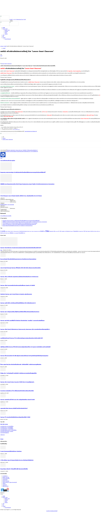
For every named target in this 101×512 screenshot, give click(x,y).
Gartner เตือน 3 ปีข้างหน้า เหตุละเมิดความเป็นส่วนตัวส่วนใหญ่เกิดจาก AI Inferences (19, 276)
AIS (4, 231)
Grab (39, 231)
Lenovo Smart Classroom (8, 139)
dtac (28, 231)
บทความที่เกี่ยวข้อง (4, 160)
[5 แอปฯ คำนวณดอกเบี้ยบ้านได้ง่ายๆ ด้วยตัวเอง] (3, 449)
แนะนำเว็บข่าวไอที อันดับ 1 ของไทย (6, 431)
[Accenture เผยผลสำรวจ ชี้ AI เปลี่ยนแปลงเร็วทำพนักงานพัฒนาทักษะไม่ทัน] (3, 388)
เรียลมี (6, 233)
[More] (17, 60)
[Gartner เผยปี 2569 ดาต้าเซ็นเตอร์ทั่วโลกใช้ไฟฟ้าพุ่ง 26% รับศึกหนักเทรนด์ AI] (3, 300)
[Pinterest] (9, 60)
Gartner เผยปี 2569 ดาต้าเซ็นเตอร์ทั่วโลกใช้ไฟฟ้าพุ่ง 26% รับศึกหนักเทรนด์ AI (18, 303)
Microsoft (56, 231)
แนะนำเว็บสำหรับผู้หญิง (4, 432)
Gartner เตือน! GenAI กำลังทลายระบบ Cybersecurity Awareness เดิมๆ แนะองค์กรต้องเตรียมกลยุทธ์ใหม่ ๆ (25, 329)
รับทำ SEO (12, 511)
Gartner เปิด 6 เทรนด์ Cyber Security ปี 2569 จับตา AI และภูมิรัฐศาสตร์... (17, 382)
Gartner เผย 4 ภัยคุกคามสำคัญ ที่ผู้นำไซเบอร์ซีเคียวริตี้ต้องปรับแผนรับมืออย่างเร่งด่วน (19, 311)
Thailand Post (81, 231)
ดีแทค (98, 231)
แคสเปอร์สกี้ (17, 233)
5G (1, 231)
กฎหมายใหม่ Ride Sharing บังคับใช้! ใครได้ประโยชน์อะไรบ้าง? (14, 408)
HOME (4, 27)
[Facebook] (2, 60)
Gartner (32, 231)
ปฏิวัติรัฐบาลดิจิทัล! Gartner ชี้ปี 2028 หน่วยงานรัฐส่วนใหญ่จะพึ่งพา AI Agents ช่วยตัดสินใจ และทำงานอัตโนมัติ (25, 347)
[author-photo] (2, 157)
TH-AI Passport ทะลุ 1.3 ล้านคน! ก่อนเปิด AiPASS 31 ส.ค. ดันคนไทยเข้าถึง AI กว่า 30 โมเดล (21, 196)
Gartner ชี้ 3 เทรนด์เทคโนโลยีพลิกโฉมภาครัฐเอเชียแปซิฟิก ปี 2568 (15, 417)
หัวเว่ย (1, 233)
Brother (6, 231)
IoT (44, 231)
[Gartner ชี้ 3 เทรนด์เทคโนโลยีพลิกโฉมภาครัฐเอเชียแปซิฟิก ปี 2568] (3, 414)
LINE (54, 231)
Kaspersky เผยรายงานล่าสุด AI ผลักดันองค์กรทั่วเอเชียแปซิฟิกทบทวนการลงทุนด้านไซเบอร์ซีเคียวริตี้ (22, 172)
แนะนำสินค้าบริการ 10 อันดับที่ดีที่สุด (6, 426)
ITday (47, 231)
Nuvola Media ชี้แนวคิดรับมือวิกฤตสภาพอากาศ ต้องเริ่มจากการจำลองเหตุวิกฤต (17, 225)
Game (6, 32)
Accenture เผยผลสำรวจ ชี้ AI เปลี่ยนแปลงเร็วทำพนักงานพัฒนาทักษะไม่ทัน (17, 390)
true (86, 231)
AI (2, 231)
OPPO (61, 231)
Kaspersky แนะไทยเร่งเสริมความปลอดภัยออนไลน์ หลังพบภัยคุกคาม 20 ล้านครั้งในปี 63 (21, 151)
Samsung (68, 231)
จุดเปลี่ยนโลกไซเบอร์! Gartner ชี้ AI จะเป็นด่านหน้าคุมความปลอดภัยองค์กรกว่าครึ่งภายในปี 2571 (21, 338)
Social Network (8, 39)
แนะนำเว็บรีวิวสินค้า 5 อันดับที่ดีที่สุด (6, 429)
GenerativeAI (36, 231)
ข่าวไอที (4, 37)
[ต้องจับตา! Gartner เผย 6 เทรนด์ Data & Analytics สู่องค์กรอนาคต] (3, 291)
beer (1, 55)
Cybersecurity (16, 231)
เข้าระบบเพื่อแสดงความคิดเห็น (5, 215)
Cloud (9, 231)
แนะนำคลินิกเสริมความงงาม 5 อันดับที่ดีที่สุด (8, 430)
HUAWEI (42, 231)
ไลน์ (24, 233)
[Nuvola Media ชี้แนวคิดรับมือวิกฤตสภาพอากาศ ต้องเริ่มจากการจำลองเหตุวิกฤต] (3, 256)
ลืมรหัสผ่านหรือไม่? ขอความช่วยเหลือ (7, 204)
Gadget (6, 31)
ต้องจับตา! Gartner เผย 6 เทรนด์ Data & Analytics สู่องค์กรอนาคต (16, 294)
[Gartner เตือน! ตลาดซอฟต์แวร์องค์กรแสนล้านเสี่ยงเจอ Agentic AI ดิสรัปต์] (3, 283)
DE (18, 231)
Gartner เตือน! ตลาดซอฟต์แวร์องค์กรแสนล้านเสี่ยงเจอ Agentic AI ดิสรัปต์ (17, 285)
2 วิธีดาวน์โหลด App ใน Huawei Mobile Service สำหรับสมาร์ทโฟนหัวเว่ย (16, 460)
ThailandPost (76, 231)
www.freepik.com (16, 129)
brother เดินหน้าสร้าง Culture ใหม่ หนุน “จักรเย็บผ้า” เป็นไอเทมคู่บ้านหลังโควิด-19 (22, 150)
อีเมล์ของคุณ (12, 208)
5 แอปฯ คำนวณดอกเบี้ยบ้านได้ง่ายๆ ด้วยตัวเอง (11, 451)
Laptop (6, 34)
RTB (65, 231)
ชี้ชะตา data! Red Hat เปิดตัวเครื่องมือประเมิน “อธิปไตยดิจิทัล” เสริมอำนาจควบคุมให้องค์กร (20, 364)
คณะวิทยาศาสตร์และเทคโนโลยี (51, 511)
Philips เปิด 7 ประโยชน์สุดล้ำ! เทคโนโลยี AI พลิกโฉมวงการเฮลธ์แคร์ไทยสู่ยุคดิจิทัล (18, 373)
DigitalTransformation (23, 231)
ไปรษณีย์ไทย (21, 233)
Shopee (71, 231)
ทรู (99, 231)
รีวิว (3, 36)
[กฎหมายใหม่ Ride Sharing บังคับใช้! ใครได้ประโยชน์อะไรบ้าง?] (3, 406)
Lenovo (4, 138)
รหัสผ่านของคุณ (13, 202)
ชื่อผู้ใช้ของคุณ (12, 200)
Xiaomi (89, 231)
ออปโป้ (4, 233)
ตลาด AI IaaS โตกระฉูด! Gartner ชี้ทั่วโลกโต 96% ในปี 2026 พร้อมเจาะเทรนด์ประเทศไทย (20, 268)
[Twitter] (6, 60)
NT (58, 231)
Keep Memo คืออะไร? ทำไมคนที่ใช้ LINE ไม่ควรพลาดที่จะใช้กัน (14, 469)
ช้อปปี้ (94, 231)
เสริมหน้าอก (2, 434)
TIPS (3, 35)
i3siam (1, 439)
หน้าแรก (1, 46)
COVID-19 (11, 231)
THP (84, 231)
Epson (30, 231)
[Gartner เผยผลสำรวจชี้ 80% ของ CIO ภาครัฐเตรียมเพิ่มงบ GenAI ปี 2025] (3, 397)
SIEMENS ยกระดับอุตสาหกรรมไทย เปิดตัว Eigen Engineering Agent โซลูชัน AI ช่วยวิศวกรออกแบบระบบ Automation (27, 184)
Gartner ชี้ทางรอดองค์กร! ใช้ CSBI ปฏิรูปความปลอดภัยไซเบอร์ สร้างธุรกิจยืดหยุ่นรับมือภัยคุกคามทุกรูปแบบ (24, 355)
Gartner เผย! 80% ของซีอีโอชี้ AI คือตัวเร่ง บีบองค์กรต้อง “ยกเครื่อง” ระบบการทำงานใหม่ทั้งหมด (22, 320)
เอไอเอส (11, 233)
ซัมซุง (96, 231)
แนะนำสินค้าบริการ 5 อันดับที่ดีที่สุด (6, 427)
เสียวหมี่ (8, 233)
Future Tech (5, 28)
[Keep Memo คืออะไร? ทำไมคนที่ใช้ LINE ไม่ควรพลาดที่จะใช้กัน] (3, 466)
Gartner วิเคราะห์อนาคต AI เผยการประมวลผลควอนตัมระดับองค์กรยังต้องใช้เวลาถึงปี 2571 (19, 224)
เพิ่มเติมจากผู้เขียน (11, 160)
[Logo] (5, 25)
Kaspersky (51, 231)
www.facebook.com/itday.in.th (31, 131)
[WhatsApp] (13, 60)
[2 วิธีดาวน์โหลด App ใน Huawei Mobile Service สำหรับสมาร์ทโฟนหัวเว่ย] (3, 457)
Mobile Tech (7, 30)
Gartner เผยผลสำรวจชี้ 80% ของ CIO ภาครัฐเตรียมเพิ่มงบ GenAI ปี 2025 (17, 399)
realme (63, 231)
